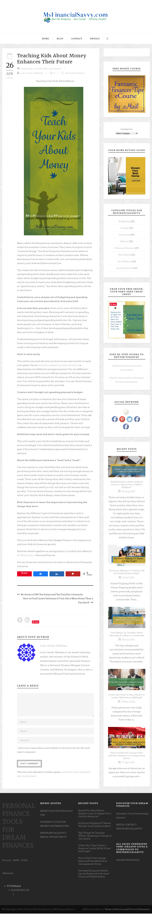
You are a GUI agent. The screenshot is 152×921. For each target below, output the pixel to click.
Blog (60, 38)
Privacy (95, 38)
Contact (76, 38)
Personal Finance (75, 73)
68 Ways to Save (26, 555)
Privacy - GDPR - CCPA (15, 860)
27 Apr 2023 (128, 762)
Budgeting (124, 221)
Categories (127, 129)
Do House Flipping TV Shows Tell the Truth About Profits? (126, 572)
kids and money (52, 68)
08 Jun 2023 (128, 639)
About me (8, 873)
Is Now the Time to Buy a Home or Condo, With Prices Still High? (127, 696)
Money (124, 241)
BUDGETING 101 (20, 890)
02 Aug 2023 (128, 491)
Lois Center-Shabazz (31, 73)
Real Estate (124, 254)
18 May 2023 (128, 701)
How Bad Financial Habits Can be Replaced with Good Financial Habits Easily (93, 873)
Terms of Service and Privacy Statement (127, 909)
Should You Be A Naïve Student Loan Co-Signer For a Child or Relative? (126, 484)
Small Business (124, 268)
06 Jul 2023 (128, 577)
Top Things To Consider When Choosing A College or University (126, 634)
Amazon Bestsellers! (127, 859)
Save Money (125, 261)
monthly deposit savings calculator (59, 365)
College (124, 228)
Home (45, 38)
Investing (124, 234)
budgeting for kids (31, 68)
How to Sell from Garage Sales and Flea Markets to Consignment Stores (126, 755)
